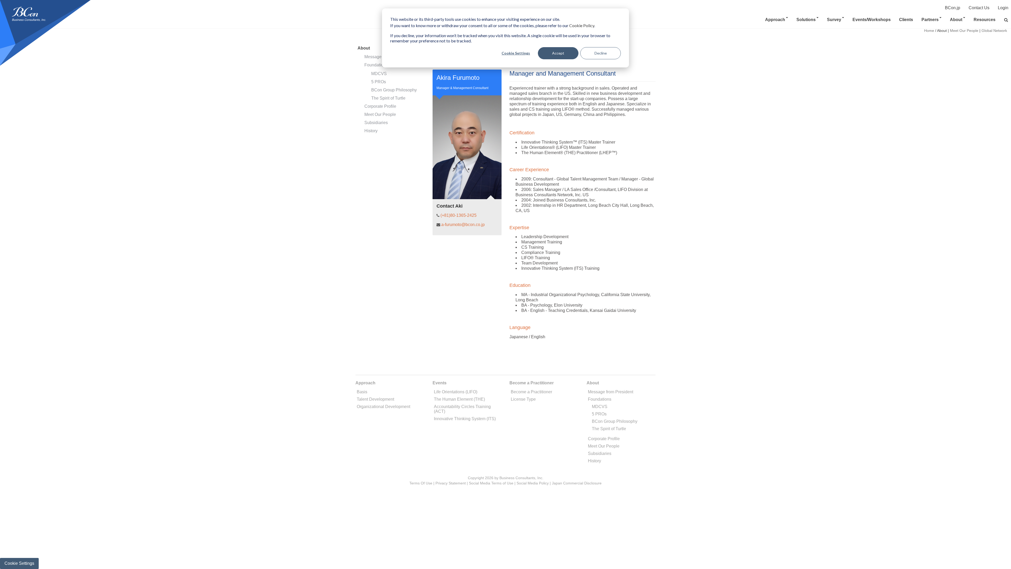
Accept (558, 53)
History (371, 131)
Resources (984, 19)
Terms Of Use (420, 483)
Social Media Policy (533, 483)
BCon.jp (952, 8)
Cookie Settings (516, 53)
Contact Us (979, 8)
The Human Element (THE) (459, 399)
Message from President (610, 392)
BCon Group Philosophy (394, 90)
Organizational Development (383, 406)
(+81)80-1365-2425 (458, 215)
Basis (362, 392)
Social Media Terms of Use (491, 483)
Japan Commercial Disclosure (577, 483)
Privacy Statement (450, 483)
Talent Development (375, 399)
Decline (600, 53)
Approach (775, 19)
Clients (906, 19)
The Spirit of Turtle (388, 98)
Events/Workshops (872, 19)
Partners (930, 19)
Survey (834, 19)
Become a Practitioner (531, 392)
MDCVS (379, 73)
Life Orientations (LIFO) (455, 392)
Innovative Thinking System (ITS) (465, 418)
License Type (523, 399)
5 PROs (378, 82)
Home (929, 30)
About (956, 19)
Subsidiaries (376, 122)
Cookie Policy (581, 25)
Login (1003, 8)
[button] (1006, 20)
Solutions (806, 19)
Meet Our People (380, 114)
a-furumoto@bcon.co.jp (463, 224)
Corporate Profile (380, 106)
